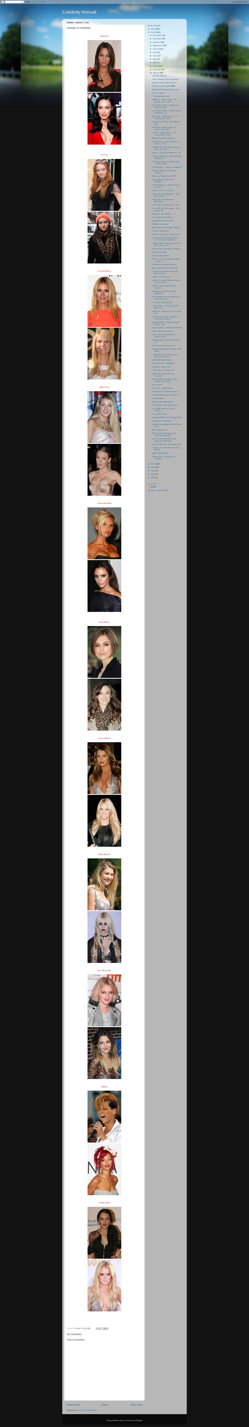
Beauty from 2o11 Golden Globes (166, 227)
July (155, 52)
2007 (153, 474)
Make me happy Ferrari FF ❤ (164, 176)
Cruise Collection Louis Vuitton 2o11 (167, 444)
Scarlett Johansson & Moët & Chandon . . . (164, 172)
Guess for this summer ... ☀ (163, 214)
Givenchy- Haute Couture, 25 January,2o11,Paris (164, 128)
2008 (153, 471)
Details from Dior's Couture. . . (164, 138)
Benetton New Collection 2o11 (164, 83)
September (157, 46)
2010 (153, 464)
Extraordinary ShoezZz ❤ (162, 221)
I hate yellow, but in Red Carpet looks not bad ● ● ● (165, 356)
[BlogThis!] (99, 1328)
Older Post (136, 1404)
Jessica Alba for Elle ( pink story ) (165, 395)
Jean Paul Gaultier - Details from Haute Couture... (165, 106)
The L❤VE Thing (159, 414)
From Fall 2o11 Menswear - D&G (165, 205)
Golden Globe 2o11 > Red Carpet (166, 234)
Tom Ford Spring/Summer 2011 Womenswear (165, 272)
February (157, 69)
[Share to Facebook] (104, 1328)
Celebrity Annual (79, 12)
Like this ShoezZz (159, 76)
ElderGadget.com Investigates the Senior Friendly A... (166, 298)
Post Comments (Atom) (87, 1410)
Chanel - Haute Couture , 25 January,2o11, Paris (163, 134)
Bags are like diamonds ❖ (163, 402)
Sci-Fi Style (156, 385)
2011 (153, 32)
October (156, 42)
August (156, 49)
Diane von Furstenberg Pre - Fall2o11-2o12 (164, 336)
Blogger (139, 1420)
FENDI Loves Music (160, 224)
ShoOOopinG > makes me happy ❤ (167, 167)
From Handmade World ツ (163, 217)
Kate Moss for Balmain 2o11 (163, 346)
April (155, 63)
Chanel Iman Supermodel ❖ (163, 264)
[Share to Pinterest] (107, 1328)
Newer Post (73, 1404)
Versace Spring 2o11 (160, 231)
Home (105, 1404)
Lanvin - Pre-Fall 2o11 (161, 277)
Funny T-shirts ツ (159, 93)
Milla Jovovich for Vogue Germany (166, 249)
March (155, 66)
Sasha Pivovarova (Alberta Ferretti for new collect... (166, 281)
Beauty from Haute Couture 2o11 (165, 90)
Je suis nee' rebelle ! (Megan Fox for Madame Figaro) (166, 318)
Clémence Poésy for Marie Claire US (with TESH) (165, 163)
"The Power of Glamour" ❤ (163, 370)
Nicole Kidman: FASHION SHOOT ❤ (167, 328)
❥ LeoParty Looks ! (160, 430)
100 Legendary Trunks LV (162, 331)
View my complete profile (158, 490)
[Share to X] (102, 1328)
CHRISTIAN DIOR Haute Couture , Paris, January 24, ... (166, 148)
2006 (153, 477)
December (157, 35)
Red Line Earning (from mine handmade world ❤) (164, 434)
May (155, 59)
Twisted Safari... (158, 398)
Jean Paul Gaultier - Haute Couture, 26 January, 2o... (167, 112)
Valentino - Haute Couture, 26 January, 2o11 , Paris (164, 101)
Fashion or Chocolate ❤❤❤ (163, 86)
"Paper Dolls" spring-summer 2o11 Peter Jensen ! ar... (166, 244)
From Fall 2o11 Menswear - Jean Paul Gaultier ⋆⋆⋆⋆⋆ (165, 195)
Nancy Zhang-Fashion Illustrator (165, 79)
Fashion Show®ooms (161, 256)
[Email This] (97, 1328)
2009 (153, 467)
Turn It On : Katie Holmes (162, 388)
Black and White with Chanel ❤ (165, 268)
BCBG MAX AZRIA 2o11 (162, 360)
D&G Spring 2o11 (159, 252)
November (157, 39)
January (156, 73)
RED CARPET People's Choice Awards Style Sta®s (165, 380)
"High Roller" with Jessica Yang (165, 405)
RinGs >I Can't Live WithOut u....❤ (166, 153)
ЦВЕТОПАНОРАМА (160, 453)
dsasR (153, 487)
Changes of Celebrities (161, 421)
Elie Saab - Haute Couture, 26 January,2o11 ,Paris (164, 117)
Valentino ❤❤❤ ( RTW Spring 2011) (167, 417)
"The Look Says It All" (161, 96)
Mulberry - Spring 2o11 (161, 367)
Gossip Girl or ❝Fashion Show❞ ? (165, 392)
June (155, 56)
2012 (153, 29)
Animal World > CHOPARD (163, 363)
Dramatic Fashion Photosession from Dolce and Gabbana (165, 239)
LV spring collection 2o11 (162, 302)
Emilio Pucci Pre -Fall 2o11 (163, 191)
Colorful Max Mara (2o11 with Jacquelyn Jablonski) (164, 440)
